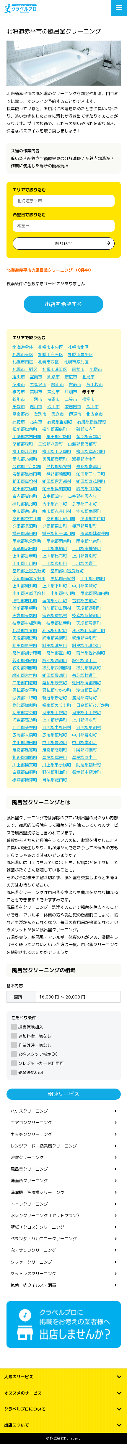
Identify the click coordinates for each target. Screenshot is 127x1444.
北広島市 (94, 414)
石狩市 (18, 421)
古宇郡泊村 (52, 496)
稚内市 (18, 392)
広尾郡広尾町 (54, 735)
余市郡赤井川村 (56, 511)
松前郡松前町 (24, 429)
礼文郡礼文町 (24, 630)
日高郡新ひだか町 (92, 705)
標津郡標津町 (24, 780)
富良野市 (20, 414)
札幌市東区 (22, 354)
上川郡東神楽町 (86, 548)
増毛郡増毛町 (24, 600)
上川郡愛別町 (84, 556)
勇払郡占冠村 (63, 578)
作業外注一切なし (34, 1045)
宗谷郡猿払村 (54, 615)
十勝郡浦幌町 (84, 750)
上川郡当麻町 (24, 556)
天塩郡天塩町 (24, 615)
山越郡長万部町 (82, 444)
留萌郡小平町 (54, 600)
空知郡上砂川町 (60, 518)
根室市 (88, 399)
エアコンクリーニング (31, 1122)
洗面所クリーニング (29, 1180)
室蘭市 (36, 376)
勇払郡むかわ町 (56, 690)
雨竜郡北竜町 (88, 541)
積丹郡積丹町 (24, 504)
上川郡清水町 (84, 720)
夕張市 (18, 384)
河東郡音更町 (24, 712)
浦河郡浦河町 (84, 698)
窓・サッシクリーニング (33, 1250)
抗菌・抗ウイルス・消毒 (33, 1285)
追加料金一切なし (34, 1036)
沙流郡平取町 (24, 698)
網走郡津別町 (84, 638)
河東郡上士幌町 (86, 712)
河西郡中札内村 (56, 727)
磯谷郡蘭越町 (58, 474)
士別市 (36, 399)
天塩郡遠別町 (88, 608)
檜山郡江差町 (24, 451)
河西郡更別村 (88, 727)
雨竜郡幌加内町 (94, 593)
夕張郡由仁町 (92, 518)
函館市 (78, 369)
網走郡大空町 (24, 675)
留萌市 (75, 384)
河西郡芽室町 (24, 727)
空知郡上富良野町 (28, 570)
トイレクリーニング (29, 1204)
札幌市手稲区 (24, 369)
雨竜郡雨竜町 (58, 541)
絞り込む (63, 243)
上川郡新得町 (54, 720)
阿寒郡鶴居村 (88, 764)
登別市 (40, 414)
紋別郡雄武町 (88, 668)
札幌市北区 (78, 347)
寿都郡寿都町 (88, 466)
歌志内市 (73, 406)
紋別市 (18, 399)
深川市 (92, 406)
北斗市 (36, 421)
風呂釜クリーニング (29, 1169)
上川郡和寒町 (92, 578)
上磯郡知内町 (84, 429)
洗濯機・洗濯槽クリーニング (37, 1192)
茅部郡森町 (22, 444)
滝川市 (36, 406)
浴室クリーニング (27, 1157)
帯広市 (71, 376)
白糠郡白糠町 (24, 772)
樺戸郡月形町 (84, 526)
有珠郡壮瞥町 (84, 675)
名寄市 (53, 399)
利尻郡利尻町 (54, 630)
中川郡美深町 (84, 586)
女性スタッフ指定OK (37, 1054)
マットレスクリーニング (33, 1273)
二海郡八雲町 (50, 444)
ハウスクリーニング (29, 1111)
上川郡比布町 (54, 556)
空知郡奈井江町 (26, 518)
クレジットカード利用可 (41, 1063)
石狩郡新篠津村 (91, 421)
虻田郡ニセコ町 (90, 474)
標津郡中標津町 (86, 772)
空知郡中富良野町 (67, 570)
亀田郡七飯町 (58, 436)
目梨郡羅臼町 (54, 780)
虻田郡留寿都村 (56, 481)
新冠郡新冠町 (54, 698)
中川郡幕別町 (84, 735)
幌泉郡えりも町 (56, 705)
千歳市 (18, 406)
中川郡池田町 (24, 742)
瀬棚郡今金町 (84, 459)
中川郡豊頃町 (54, 742)
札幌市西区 (48, 362)
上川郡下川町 (54, 586)
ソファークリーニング (31, 1262)
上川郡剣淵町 (24, 586)
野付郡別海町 (54, 772)
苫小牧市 (94, 384)
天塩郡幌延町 (24, 638)
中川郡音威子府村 (28, 593)
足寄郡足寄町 (24, 750)
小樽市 (95, 369)
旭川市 (18, 376)
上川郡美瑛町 (84, 563)
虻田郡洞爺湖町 (86, 682)
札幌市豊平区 (80, 354)
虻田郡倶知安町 (56, 488)
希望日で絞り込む (29, 214)
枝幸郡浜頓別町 (86, 615)
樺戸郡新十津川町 (58, 533)
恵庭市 (57, 414)
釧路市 (53, 376)
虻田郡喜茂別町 (90, 481)
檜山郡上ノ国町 (56, 451)
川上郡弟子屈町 (56, 764)
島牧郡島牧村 (58, 466)
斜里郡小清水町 (86, 645)
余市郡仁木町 (84, 504)
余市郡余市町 (24, 511)
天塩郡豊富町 (88, 623)
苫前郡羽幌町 (24, 608)
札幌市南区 (22, 362)
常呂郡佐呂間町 (90, 653)
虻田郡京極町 (24, 488)
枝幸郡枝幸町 (58, 623)
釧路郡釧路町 (24, 757)
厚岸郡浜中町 (84, 757)
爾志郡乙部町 (24, 459)
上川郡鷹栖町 (54, 548)
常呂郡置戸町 (58, 653)
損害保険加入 (30, 1027)
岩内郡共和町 (88, 488)
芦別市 (53, 392)
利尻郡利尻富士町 (88, 630)
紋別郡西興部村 (56, 668)
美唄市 (36, 392)
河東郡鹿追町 (24, 720)
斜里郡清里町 (54, 645)
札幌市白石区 (50, 354)
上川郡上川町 (24, 563)
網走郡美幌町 (54, 638)
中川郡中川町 (63, 593)
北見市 (88, 376)
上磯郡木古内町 (26, 436)
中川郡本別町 (84, 742)
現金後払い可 (30, 1072)
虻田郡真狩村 (24, 481)
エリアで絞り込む (29, 190)
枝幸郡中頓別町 (26, 623)
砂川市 (53, 406)
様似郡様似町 (24, 705)
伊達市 (75, 414)
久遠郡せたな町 (26, 466)
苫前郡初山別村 (56, 608)
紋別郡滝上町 (84, 660)
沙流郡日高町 (88, 690)
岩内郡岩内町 (24, 496)
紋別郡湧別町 (54, 660)
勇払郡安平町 (24, 690)
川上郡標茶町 (24, 764)
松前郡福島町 (54, 429)
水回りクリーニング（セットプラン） (46, 1215)
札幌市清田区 (54, 369)
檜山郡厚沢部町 (90, 451)
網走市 (57, 384)
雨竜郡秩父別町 (26, 541)
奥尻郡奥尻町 (54, 459)
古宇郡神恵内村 (82, 496)
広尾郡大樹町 (24, 735)
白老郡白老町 (24, 682)
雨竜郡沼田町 (24, 548)
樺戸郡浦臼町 (24, 533)
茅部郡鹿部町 (88, 436)
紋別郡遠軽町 (24, 660)
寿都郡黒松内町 (26, 474)
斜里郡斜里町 (24, 645)
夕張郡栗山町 (54, 526)
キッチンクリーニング (31, 1134)
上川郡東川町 (54, 563)
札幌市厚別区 (76, 362)
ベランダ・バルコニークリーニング (44, 1238)
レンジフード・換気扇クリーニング (44, 1146)
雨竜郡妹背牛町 (94, 533)
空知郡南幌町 (88, 511)
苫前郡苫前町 (84, 600)
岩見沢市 (38, 384)
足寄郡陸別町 (54, 750)
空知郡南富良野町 (28, 578)
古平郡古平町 (54, 504)
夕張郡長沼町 (24, 526)
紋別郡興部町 (24, 668)
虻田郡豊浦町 (54, 675)
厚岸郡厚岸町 (54, 757)
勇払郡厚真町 (54, 682)
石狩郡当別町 (59, 421)
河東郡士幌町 (54, 712)
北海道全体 (22, 347)
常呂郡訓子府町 (26, 653)
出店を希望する (63, 304)
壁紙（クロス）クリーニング (37, 1227)
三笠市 (71, 399)
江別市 (71, 392)
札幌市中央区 (50, 347)
